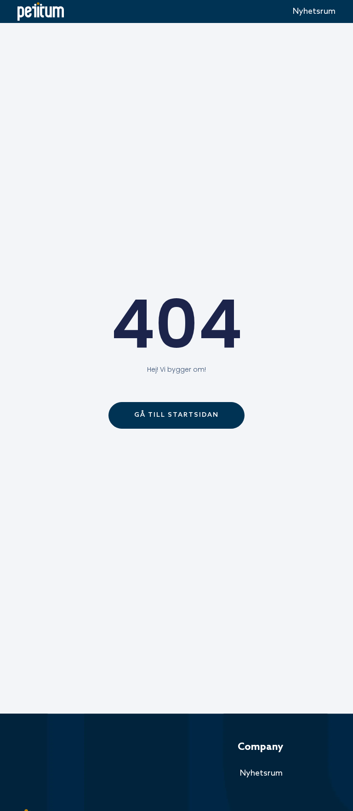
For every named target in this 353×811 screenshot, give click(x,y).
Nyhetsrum (314, 11)
